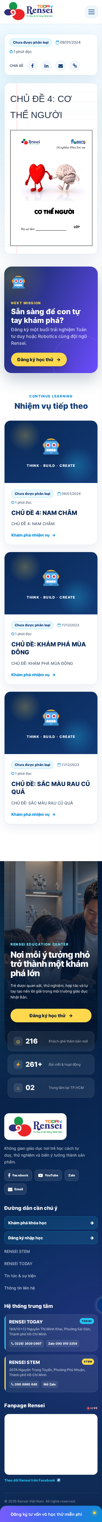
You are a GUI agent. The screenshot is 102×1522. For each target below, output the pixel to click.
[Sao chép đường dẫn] (75, 66)
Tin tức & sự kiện (20, 1275)
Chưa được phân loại (30, 42)
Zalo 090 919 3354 (62, 1344)
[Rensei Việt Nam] (28, 11)
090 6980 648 (25, 1384)
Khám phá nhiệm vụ (33, 535)
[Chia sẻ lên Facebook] (32, 66)
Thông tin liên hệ (19, 1287)
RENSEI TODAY (18, 1263)
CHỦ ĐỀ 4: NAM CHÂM (44, 512)
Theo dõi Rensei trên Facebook (29, 1480)
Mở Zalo (50, 1384)
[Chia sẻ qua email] (61, 66)
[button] (91, 12)
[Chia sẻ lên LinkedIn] (46, 66)
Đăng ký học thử (39, 359)
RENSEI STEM (17, 1251)
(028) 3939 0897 (28, 1344)
